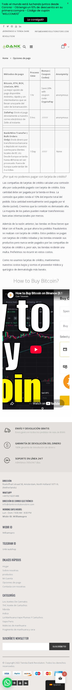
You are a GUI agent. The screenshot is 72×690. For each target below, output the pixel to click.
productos (8, 574)
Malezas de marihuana (14, 625)
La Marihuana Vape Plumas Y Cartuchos (23, 617)
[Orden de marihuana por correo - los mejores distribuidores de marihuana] (12, 47)
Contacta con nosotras (14, 586)
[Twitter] (8, 26)
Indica (6, 613)
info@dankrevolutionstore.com (18, 504)
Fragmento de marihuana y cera (19, 629)
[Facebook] (4, 26)
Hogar (6, 566)
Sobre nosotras (10, 570)
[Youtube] (16, 26)
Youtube (20, 682)
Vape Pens (8, 621)
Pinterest (14, 682)
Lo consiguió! (35, 20)
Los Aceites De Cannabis (15, 601)
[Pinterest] (12, 26)
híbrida (6, 609)
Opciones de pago (12, 582)
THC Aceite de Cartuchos (15, 605)
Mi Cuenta (8, 578)
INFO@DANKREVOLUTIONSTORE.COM (52, 31)
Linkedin (25, 682)
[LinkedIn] (20, 26)
